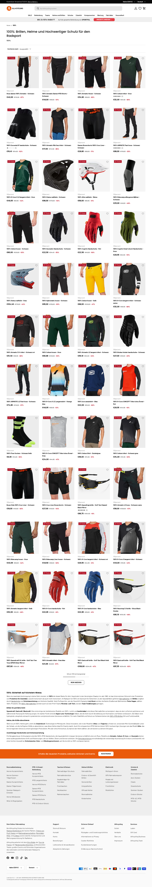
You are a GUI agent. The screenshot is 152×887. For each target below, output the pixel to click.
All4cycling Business (137, 836)
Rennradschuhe (136, 774)
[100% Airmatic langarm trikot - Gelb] (23, 587)
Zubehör (79, 15)
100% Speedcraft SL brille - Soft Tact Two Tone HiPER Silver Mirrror (22, 661)
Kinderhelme (86, 798)
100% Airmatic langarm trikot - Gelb (19, 608)
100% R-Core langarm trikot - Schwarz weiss (127, 302)
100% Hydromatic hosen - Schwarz (54, 301)
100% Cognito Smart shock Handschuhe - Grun (128, 250)
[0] (140, 8)
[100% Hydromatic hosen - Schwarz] (58, 279)
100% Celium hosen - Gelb (87, 301)
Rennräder (40, 833)
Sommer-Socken (137, 790)
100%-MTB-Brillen (116, 716)
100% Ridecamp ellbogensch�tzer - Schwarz (126, 198)
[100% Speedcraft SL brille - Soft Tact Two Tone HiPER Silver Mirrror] (23, 639)
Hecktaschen (62, 790)
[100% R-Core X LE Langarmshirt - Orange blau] (58, 380)
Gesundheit (120, 15)
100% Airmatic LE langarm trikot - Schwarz (93, 352)
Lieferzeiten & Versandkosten (64, 845)
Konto (55, 836)
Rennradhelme (87, 794)
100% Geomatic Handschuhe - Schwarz (56, 249)
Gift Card (133, 832)
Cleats (133, 782)
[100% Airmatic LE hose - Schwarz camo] (129, 483)
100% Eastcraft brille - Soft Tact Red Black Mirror (128, 661)
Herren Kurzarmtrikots (15, 771)
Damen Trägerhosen (14, 786)
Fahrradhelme (124, 699)
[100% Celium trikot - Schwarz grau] (129, 432)
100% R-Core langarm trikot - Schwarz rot (93, 559)
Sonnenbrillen (87, 782)
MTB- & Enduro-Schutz (40, 803)
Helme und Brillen (58, 15)
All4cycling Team (136, 841)
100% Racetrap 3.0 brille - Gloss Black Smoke (127, 609)
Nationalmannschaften (27, 833)
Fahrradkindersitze (64, 775)
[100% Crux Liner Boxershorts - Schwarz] (58, 483)
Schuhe (70, 15)
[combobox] (78, 8)
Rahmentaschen (63, 794)
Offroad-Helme (87, 790)
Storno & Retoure (59, 828)
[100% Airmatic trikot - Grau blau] (58, 639)
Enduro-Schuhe (136, 794)
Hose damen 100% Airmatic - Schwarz (20, 94)
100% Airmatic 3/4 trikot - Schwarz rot (21, 352)
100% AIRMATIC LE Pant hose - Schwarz (21, 401)
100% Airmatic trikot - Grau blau (53, 660)
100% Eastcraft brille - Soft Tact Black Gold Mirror (93, 661)
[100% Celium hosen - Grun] (58, 331)
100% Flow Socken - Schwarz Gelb (19, 453)
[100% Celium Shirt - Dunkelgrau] (94, 432)
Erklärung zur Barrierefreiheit (92, 849)
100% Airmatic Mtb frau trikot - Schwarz (56, 145)
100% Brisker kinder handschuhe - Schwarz (129, 352)
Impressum (118, 841)
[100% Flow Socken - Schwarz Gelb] (23, 432)
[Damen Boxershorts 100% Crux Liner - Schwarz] (94, 124)
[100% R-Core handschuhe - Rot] (58, 587)
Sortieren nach (12, 49)
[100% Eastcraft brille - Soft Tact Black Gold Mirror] (94, 639)
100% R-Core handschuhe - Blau (89, 608)
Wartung (100, 15)
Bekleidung (38, 15)
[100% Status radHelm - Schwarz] (58, 175)
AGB (82, 828)
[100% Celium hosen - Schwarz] (23, 227)
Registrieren (106, 754)
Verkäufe (117, 832)
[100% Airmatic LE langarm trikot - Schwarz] (94, 331)
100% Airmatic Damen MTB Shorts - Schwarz (55, 95)
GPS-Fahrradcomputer (114, 775)
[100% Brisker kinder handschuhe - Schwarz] (129, 331)
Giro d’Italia (31, 842)
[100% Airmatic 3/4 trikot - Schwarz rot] (23, 331)
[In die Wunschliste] (36, 58)
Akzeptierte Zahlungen (61, 849)
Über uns (117, 836)
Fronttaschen (62, 786)
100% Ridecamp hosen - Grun (17, 559)
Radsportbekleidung (14, 831)
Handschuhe (15, 701)
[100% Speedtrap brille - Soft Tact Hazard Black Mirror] (94, 483)
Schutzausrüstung (85, 738)
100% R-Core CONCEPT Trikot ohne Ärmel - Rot (128, 402)
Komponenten (89, 15)
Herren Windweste (13, 797)
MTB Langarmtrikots (39, 780)
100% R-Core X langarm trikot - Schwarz (127, 559)
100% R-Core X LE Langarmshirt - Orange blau (57, 402)
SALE (30, 15)
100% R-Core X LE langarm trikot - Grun (21, 197)
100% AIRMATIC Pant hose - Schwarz (126, 145)
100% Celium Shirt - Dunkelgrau (89, 453)
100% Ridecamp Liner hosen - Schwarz (56, 559)
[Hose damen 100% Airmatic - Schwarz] (23, 72)
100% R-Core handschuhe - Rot (53, 608)
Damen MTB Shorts (39, 795)
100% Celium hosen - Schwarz (17, 249)
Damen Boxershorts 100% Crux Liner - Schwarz (91, 146)
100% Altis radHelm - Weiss (87, 197)
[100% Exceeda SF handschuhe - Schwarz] (23, 124)
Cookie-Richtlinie (87, 841)
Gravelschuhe (136, 786)
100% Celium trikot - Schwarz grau (125, 453)
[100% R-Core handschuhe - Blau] (94, 587)
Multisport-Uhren (112, 771)
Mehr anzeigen (76, 682)
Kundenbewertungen (89, 845)
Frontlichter (110, 786)
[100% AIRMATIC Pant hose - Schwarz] (129, 124)
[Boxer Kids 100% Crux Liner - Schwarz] (23, 483)
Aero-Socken (135, 778)
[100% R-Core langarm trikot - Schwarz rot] (94, 538)
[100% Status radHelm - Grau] (23, 279)
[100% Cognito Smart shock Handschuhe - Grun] (129, 227)
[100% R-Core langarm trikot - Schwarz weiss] (129, 279)
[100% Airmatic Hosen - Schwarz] (94, 72)
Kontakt (56, 832)
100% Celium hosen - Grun (51, 352)
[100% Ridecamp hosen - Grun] (23, 538)
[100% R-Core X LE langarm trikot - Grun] (23, 175)
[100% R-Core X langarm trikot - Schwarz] (129, 538)
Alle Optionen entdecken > (44, 2)
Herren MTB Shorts (39, 784)
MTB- (8, 836)
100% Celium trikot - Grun (122, 94)
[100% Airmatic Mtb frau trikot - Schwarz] (58, 124)
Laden (132, 828)
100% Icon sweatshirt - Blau (88, 401)
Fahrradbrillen (87, 771)
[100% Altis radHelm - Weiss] (94, 175)
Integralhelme (87, 786)
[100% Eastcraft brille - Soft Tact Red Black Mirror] (129, 639)
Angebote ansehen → (104, 19)
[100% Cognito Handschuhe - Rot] (94, 227)
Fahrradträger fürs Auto (65, 771)
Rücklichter (110, 790)
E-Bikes (16, 836)
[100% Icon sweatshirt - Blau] (94, 380)
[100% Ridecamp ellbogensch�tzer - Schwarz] (129, 175)
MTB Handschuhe (38, 799)
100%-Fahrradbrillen (28, 704)
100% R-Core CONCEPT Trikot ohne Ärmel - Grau (57, 454)
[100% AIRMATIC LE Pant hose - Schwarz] (23, 380)
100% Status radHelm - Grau (17, 301)
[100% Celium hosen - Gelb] (94, 279)
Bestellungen (58, 841)
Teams (47, 15)
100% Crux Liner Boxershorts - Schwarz (56, 505)
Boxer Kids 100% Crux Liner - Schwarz (20, 505)
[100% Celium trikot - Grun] (129, 72)
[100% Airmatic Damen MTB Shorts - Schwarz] (58, 72)
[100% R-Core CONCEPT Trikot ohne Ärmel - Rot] (129, 380)
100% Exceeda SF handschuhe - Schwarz (22, 145)
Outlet (116, 828)
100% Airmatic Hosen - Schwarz (89, 94)
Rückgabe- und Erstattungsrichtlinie (94, 832)
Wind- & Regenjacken (14, 801)
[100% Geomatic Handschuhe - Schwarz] (58, 227)
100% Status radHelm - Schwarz (53, 197)
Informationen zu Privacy (90, 836)
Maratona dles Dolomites (24, 845)
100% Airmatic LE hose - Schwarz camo (127, 505)
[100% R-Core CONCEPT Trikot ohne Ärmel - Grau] (58, 432)
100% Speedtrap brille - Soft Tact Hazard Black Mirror (92, 506)
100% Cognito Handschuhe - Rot (89, 249)
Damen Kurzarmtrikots (15, 782)
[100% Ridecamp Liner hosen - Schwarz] (58, 538)
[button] (144, 8)
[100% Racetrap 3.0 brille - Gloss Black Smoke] (129, 587)
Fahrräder (109, 15)
